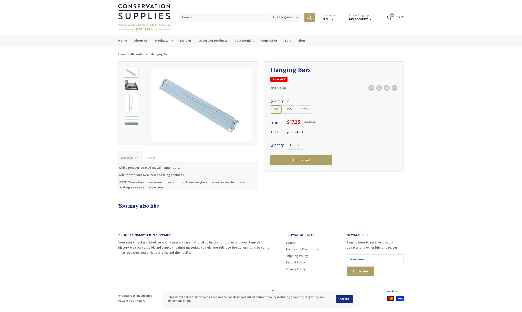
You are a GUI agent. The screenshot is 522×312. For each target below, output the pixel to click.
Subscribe (360, 271)
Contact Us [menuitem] (269, 40)
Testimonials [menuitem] (244, 40)
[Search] (309, 17)
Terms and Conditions (301, 249)
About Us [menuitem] (141, 40)
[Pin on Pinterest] (379, 88)
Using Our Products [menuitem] (213, 40)
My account (359, 19)
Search (290, 243)
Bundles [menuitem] (186, 40)
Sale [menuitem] (288, 40)
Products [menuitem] (161, 40)
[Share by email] (394, 88)
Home (122, 54)
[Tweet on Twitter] (387, 88)
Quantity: (277, 145)
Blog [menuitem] (301, 40)
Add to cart (301, 160)
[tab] (129, 157)
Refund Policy (295, 262)
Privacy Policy (295, 269)
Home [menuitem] (122, 40)
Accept (344, 298)
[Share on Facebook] (371, 88)
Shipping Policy (296, 256)
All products (138, 54)
